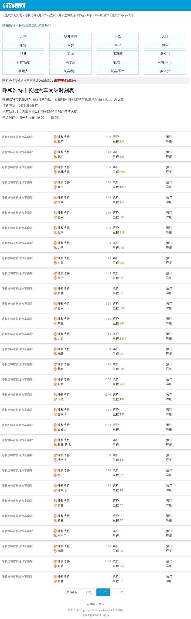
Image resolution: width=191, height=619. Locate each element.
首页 (89, 592)
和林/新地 (23, 62)
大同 (165, 36)
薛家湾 (118, 54)
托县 (23, 54)
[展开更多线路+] (65, 80)
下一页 (119, 592)
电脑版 (91, 604)
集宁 (117, 45)
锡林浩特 (70, 36)
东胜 (70, 45)
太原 (117, 36)
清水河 (70, 62)
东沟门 (118, 62)
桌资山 (165, 54)
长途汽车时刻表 (12, 15)
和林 (165, 45)
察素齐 (23, 71)
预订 (169, 137)
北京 (23, 36)
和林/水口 (165, 62)
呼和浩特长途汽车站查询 (40, 15)
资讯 (101, 604)
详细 (169, 141)
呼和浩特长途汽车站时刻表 (75, 15)
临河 (23, 45)
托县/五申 (118, 71)
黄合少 (165, 71)
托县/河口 (71, 71)
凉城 (70, 54)
